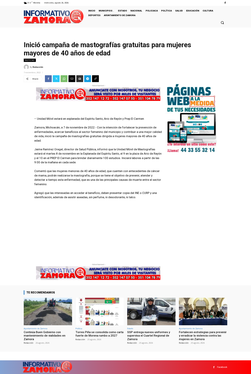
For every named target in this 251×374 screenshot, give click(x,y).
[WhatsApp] (64, 78)
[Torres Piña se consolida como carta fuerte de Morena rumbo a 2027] (99, 311)
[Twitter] (56, 78)
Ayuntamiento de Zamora (35, 328)
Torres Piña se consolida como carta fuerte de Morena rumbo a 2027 (99, 333)
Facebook (222, 367)
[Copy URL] (95, 78)
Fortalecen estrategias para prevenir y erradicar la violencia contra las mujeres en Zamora (203, 335)
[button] (222, 23)
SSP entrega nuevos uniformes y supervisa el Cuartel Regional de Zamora (148, 335)
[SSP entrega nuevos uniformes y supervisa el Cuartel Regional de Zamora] (151, 311)
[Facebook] (225, 3)
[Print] (79, 78)
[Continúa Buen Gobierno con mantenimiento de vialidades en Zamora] (48, 311)
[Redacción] (27, 67)
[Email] (71, 78)
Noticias (29, 60)
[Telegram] (87, 78)
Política (78, 328)
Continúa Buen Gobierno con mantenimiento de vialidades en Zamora (44, 335)
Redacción (38, 67)
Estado (130, 328)
